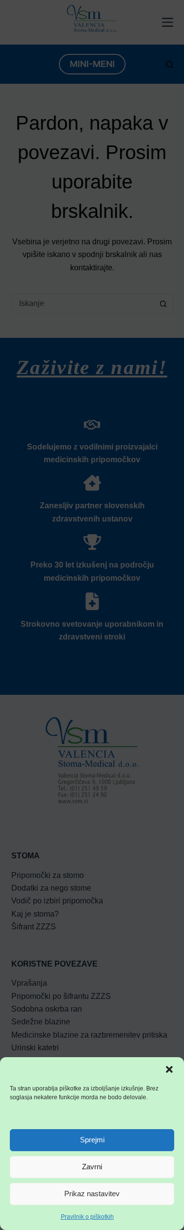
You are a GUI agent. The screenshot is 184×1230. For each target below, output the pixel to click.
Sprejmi (92, 1139)
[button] (169, 1069)
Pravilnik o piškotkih (87, 1216)
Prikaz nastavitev (92, 1193)
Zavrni (92, 1166)
